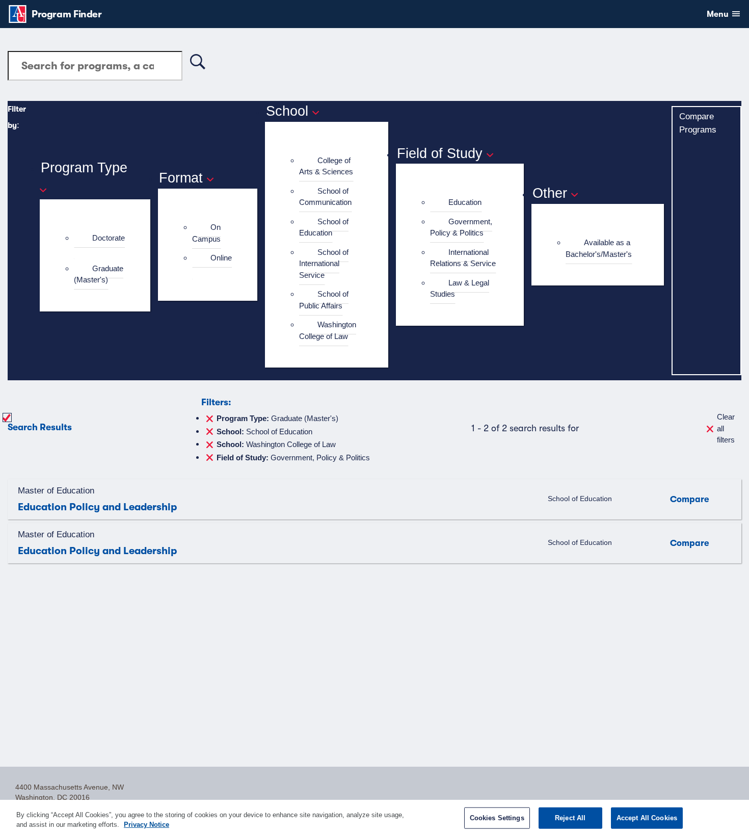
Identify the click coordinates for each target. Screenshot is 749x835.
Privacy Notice (146, 824)
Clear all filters (726, 428)
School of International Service (324, 263)
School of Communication (325, 197)
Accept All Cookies (647, 818)
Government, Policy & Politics (461, 227)
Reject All (570, 818)
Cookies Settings (497, 818)
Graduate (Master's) (98, 274)
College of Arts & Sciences (326, 166)
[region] (374, 817)
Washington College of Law (327, 330)
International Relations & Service (463, 258)
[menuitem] (99, 243)
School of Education (324, 227)
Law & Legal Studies (459, 288)
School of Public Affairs (324, 300)
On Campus (206, 233)
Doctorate (108, 237)
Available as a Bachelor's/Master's (599, 248)
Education (464, 202)
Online (221, 257)
